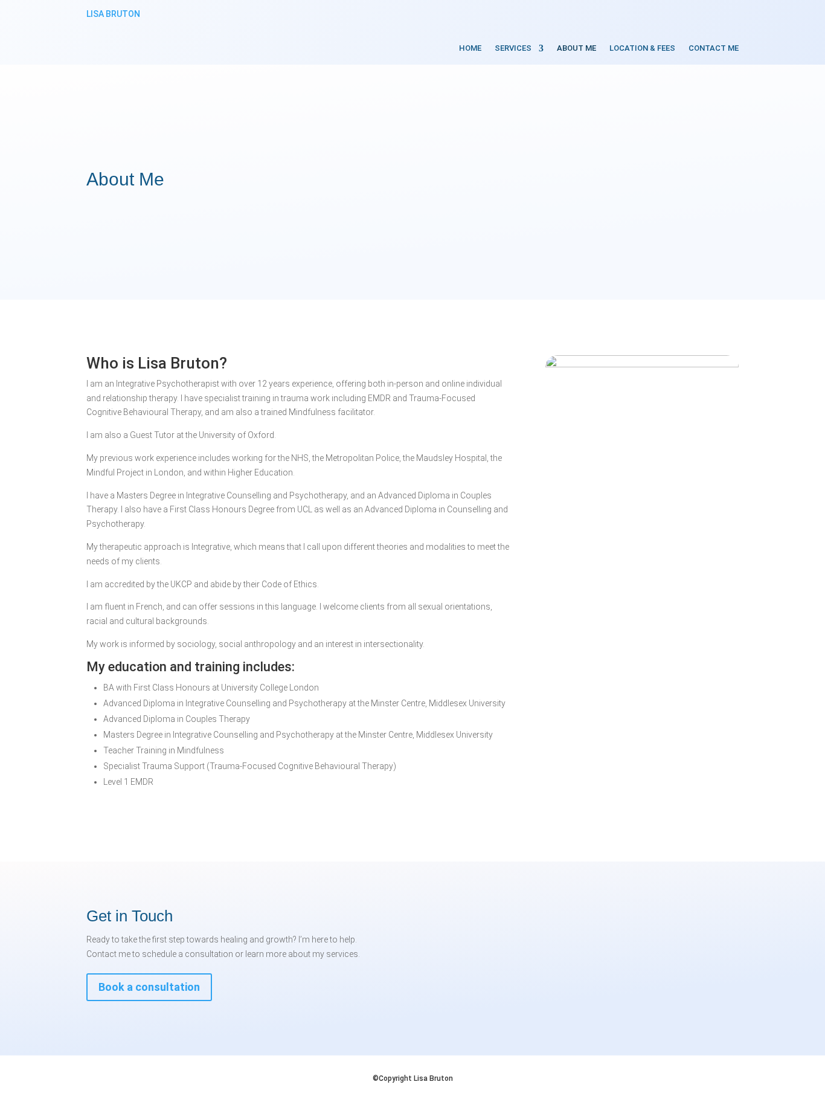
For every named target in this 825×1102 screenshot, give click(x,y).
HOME (470, 48)
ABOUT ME (576, 48)
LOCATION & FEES (642, 48)
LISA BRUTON (113, 14)
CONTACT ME (714, 48)
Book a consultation (149, 987)
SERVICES (513, 48)
